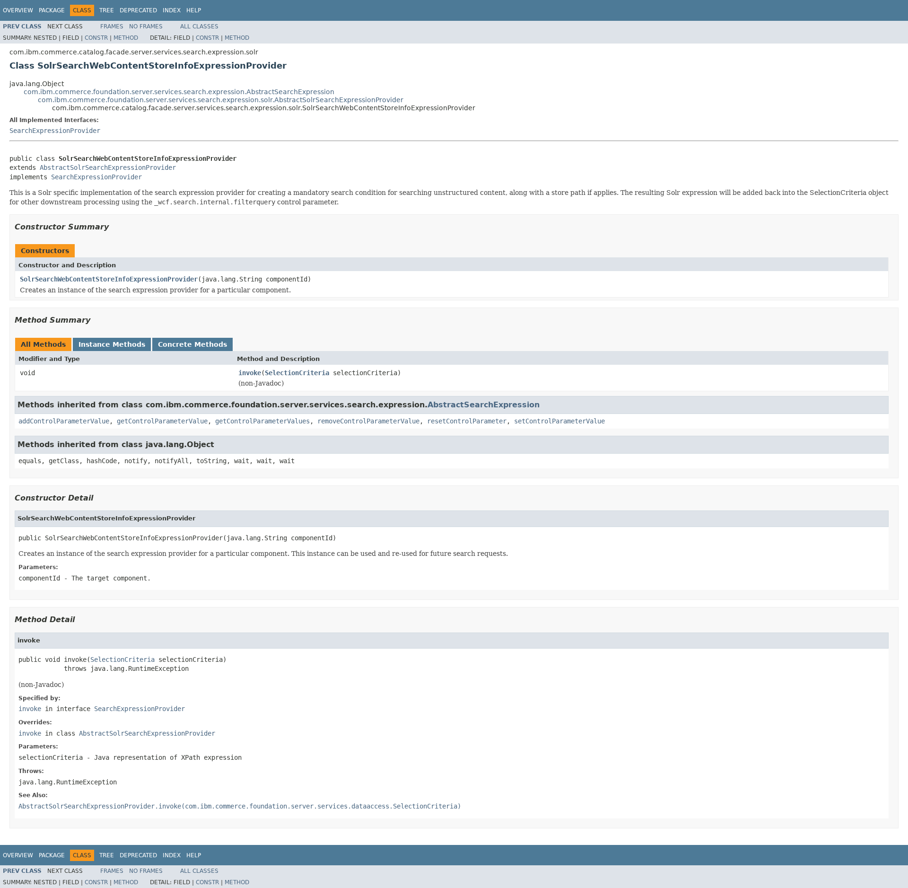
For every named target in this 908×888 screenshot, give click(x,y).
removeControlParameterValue (368, 421)
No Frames (146, 26)
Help (193, 10)
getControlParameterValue (162, 421)
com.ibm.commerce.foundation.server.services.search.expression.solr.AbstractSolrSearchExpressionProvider (220, 100)
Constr (96, 38)
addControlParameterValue (63, 421)
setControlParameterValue (559, 421)
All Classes (199, 26)
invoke (249, 373)
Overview (18, 10)
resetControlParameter (466, 421)
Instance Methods (112, 344)
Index (172, 10)
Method (126, 38)
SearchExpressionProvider (54, 130)
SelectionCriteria (297, 373)
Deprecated (138, 10)
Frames (111, 26)
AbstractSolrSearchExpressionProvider (108, 167)
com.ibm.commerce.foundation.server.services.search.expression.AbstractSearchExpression (179, 92)
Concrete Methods (192, 344)
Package (52, 10)
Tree (106, 10)
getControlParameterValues (262, 421)
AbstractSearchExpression (484, 404)
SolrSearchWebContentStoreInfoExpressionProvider (109, 279)
